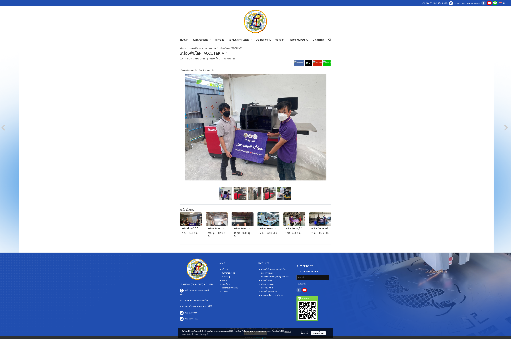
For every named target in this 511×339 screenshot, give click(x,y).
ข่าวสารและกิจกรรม (230, 287)
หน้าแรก (184, 39)
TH (504, 3)
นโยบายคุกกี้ (203, 334)
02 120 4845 (457, 3)
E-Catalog (318, 39)
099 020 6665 (475, 3)
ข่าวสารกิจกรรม (263, 39)
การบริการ (226, 284)
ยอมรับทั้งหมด (318, 333)
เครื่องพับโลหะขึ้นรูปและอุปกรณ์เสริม (275, 276)
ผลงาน (225, 280)
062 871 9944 (466, 3)
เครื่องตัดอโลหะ (267, 280)
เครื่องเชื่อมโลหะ (267, 272)
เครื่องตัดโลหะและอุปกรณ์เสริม (273, 269)
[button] (330, 39)
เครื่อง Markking (268, 284)
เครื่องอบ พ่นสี (267, 287)
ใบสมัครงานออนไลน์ (298, 39)
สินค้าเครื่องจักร (200, 39)
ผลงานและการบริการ (239, 39)
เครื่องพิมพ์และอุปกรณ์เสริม (272, 295)
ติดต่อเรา (280, 39)
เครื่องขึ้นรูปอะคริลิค (269, 291)
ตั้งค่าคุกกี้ (304, 333)
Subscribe (302, 283)
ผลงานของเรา (229, 58)
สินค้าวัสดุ (219, 39)
